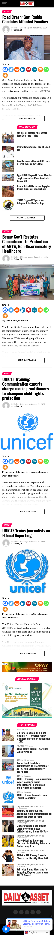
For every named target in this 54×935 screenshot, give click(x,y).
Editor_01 (18, 30)
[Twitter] (11, 69)
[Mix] (40, 69)
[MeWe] (34, 69)
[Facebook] (5, 69)
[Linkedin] (22, 69)
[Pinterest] (28, 69)
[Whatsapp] (46, 69)
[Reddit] (17, 69)
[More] (5, 75)
